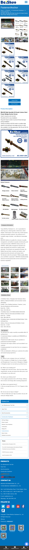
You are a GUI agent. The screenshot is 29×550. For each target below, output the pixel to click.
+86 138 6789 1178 (11, 498)
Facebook (12, 531)
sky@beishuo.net (8, 496)
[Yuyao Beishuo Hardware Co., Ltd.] (8, 3)
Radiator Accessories (6, 435)
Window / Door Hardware (7, 424)
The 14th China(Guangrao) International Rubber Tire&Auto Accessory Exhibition (12, 448)
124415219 (23, 548)
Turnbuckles (4, 426)
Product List (5, 401)
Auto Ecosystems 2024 (7, 455)
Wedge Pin (4, 428)
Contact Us (6, 480)
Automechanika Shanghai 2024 (8, 444)
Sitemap (3, 519)
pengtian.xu (6, 548)
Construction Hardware (18, 10)
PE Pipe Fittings (5, 420)
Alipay (3, 539)
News (3, 441)
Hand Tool (4, 409)
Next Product (14, 104)
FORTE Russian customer (7, 452)
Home (2, 10)
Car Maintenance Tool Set (8, 405)
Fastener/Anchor (5, 11)
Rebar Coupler (5, 422)
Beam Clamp (4, 433)
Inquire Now (14, 100)
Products (8, 10)
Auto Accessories (6, 413)
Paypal (21, 531)
